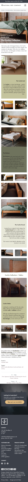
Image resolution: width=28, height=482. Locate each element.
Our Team (3, 453)
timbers (13, 354)
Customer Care (5, 442)
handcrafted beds (8, 367)
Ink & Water (18, 480)
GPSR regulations (5, 456)
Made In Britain (18, 453)
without (14, 310)
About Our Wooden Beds (21, 445)
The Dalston (6, 156)
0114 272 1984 (18, 1)
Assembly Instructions (20, 447)
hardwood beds (17, 367)
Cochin (7, 84)
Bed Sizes (17, 448)
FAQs (2, 452)
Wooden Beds (9, 10)
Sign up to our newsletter (15, 402)
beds (2, 367)
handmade (16, 350)
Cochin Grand (9, 230)
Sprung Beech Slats (19, 450)
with (9, 310)
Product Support (19, 442)
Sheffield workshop (6, 352)
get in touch (21, 355)
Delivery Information (6, 445)
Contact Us (3, 455)
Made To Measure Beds (20, 452)
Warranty (3, 447)
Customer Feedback (6, 450)
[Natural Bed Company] (12, 5)
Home (2, 10)
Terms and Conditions (6, 448)
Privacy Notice (4, 480)
